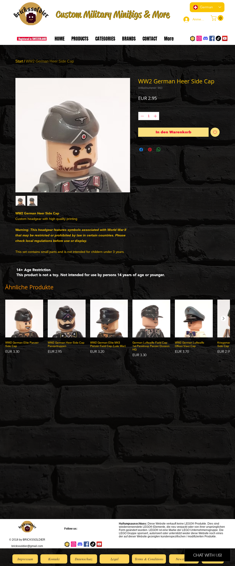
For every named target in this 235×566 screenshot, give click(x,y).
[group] (117, 328)
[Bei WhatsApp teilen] (158, 149)
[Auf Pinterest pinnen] (150, 149)
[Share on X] (167, 149)
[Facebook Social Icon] (212, 38)
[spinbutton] (149, 116)
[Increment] (156, 116)
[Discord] (205, 38)
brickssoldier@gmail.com (27, 546)
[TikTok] (218, 38)
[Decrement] (142, 116)
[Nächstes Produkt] (223, 318)
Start (19, 61)
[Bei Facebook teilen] (141, 149)
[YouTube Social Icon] (224, 38)
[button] (218, 18)
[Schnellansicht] (24, 318)
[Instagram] (199, 38)
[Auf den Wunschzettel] (215, 132)
